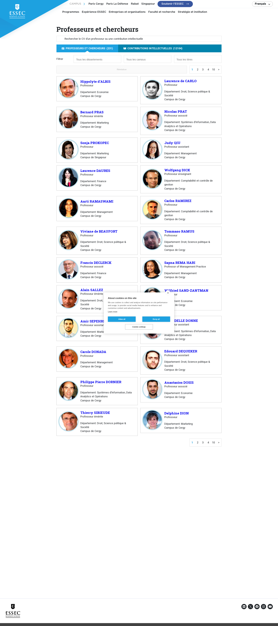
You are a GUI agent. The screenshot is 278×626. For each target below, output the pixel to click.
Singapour (148, 3)
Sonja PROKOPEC (94, 143)
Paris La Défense (117, 3)
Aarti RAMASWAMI (96, 201)
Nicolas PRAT (175, 111)
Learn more (112, 312)
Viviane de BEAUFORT (98, 231)
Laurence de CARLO (180, 81)
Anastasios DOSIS (179, 382)
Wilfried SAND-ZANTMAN (186, 290)
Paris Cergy (96, 3)
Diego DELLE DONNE (181, 320)
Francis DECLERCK (95, 262)
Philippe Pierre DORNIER (100, 382)
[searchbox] (92, 59)
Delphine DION (176, 413)
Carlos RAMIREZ (177, 201)
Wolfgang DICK (177, 170)
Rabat (135, 3)
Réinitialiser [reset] (122, 69)
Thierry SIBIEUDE (95, 412)
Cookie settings (139, 327)
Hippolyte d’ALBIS (95, 81)
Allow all (121, 319)
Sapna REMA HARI (179, 262)
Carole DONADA (93, 352)
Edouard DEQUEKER (180, 351)
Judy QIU (172, 143)
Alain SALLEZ (91, 290)
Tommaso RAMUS (179, 231)
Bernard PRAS (92, 112)
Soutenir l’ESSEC (172, 3)
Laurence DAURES (95, 170)
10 (213, 69)
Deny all (156, 319)
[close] (167, 292)
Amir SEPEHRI (92, 321)
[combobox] (97, 59)
